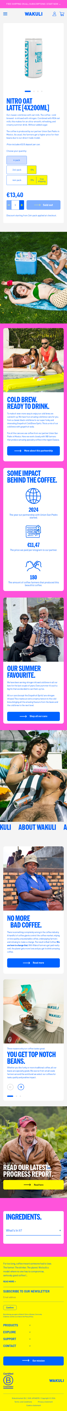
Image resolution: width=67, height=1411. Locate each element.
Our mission (39, 1361)
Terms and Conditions (23, 1402)
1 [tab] (27, 91)
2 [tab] (33, 91)
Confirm (10, 1307)
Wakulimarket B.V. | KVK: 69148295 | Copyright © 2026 (33, 1398)
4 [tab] (41, 91)
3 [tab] (37, 91)
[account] (54, 14)
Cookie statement (33, 1405)
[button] (5, 14)
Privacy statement (45, 1402)
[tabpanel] (33, 58)
